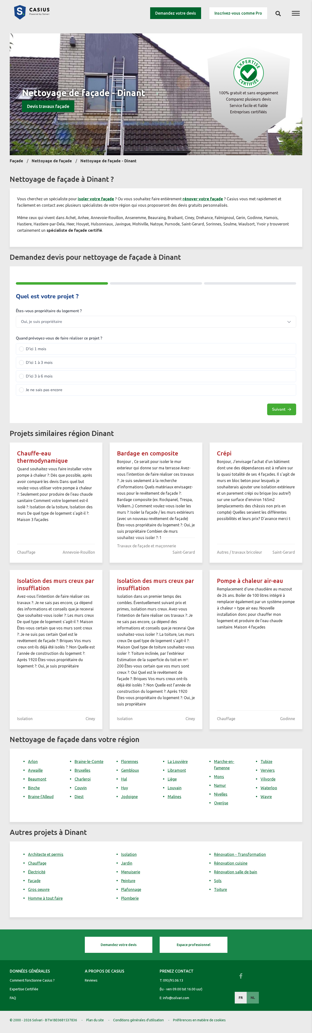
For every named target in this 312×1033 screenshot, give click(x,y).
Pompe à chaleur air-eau (250, 581)
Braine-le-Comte (89, 761)
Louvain (175, 788)
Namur (220, 785)
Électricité (36, 872)
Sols (218, 881)
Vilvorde (268, 779)
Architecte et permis (45, 854)
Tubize (266, 761)
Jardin (126, 863)
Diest (79, 796)
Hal (124, 779)
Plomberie (130, 898)
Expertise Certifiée (24, 989)
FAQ (13, 998)
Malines (174, 796)
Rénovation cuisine (230, 863)
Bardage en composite (147, 453)
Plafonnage (131, 889)
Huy (124, 788)
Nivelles (220, 794)
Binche (34, 788)
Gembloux (130, 770)
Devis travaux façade (48, 106)
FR (241, 998)
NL (253, 998)
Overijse (221, 803)
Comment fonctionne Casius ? (32, 980)
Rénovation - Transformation (240, 854)
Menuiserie (130, 872)
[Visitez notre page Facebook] (241, 976)
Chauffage (37, 863)
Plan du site (95, 1020)
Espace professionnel (193, 945)
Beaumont (37, 779)
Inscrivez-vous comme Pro (238, 13)
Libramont (177, 770)
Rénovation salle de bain (235, 872)
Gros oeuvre (38, 889)
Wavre (266, 796)
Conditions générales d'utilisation (138, 1020)
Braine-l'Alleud (41, 796)
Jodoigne (129, 796)
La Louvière (178, 761)
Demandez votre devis (175, 13)
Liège (172, 779)
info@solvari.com (176, 998)
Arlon (33, 761)
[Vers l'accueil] (31, 18)
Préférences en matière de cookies (199, 1020)
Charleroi (83, 779)
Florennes (129, 761)
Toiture (220, 889)
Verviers (268, 770)
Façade (34, 881)
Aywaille (35, 770)
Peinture (128, 881)
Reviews (91, 980)
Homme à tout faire (45, 898)
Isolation (129, 854)
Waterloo (269, 788)
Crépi (224, 453)
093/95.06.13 (173, 980)
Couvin (81, 788)
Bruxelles (82, 770)
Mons (219, 776)
